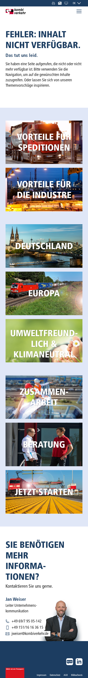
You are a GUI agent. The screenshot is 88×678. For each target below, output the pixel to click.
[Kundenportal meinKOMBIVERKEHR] (66, 3)
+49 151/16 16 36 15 (27, 627)
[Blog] (69, 661)
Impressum (41, 675)
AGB (66, 675)
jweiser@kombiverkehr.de (30, 633)
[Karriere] (53, 3)
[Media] (60, 3)
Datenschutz (55, 675)
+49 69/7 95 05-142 (27, 621)
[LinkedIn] (79, 661)
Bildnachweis (76, 675)
